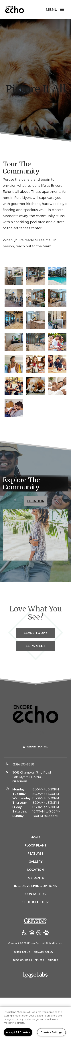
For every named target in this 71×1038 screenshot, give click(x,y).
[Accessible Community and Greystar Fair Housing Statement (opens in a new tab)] (24, 933)
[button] (29, 733)
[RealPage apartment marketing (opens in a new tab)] (35, 975)
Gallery (35, 861)
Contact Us (35, 894)
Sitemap (53, 960)
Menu (52, 9)
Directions (19, 781)
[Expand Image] (57, 342)
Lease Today (35, 633)
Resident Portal (37, 746)
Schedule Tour (35, 902)
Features (36, 853)
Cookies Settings (51, 1032)
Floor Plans (35, 845)
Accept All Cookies (18, 1032)
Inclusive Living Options (35, 886)
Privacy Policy (43, 952)
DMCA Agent (22, 952)
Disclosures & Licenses (28, 960)
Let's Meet (35, 646)
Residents (35, 878)
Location (35, 501)
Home (35, 837)
